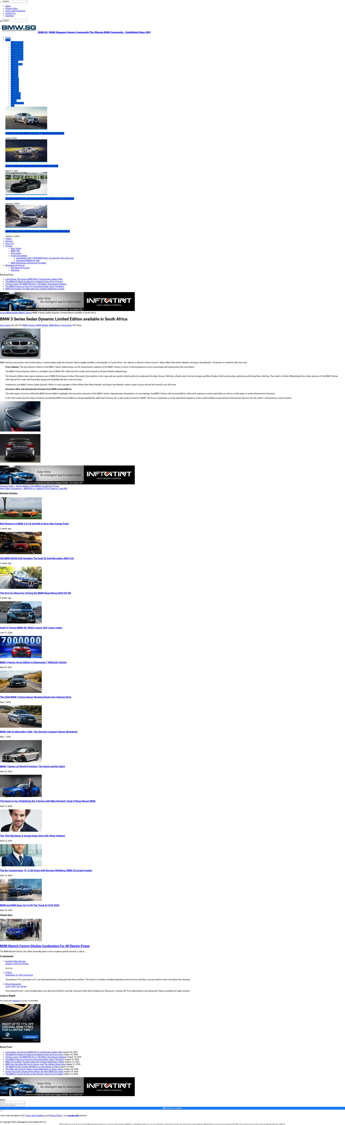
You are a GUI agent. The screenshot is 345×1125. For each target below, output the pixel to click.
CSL (12, 105)
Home (8, 37)
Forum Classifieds (19, 255)
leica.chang (5, 325)
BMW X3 (14, 62)
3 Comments (66, 325)
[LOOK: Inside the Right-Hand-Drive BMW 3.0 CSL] (26, 161)
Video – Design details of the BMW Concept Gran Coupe (29, 486)
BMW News (54, 325)
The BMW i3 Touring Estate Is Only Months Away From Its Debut (34, 1074)
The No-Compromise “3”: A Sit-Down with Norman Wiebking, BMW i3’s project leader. (46, 870)
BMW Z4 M (16, 98)
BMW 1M (15, 79)
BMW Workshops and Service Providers (28, 263)
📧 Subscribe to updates (172, 1108)
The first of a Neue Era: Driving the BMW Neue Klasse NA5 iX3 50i (35, 593)
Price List (9, 243)
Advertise (9, 16)
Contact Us (10, 13)
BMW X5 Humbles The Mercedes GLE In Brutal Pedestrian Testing (34, 289)
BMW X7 (14, 76)
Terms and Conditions (15, 11)
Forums (8, 246)
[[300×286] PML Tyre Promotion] (20, 1042)
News (8, 40)
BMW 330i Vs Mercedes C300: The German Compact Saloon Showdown (38, 731)
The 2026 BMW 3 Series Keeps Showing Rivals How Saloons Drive (35, 697)
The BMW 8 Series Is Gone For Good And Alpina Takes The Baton (34, 286)
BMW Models (12, 313)
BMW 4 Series (17, 49)
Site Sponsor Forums (20, 268)
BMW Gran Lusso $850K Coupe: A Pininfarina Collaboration (37, 231)
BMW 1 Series (17, 42)
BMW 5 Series (17, 52)
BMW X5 (14, 71)
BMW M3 (15, 83)
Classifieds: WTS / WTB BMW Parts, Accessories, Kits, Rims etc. (45, 258)
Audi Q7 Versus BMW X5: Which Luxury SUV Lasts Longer (31, 627)
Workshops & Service (15, 265)
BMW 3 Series (17, 47)
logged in (16, 1001)
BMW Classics (17, 103)
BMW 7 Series (17, 57)
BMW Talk (15, 251)
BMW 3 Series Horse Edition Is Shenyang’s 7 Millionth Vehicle (33, 662)
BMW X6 (14, 74)
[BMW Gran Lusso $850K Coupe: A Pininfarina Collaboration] (26, 226)
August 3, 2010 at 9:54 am (17, 964)
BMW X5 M (16, 93)
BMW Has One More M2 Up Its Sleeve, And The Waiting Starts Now (35, 1064)
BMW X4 (14, 69)
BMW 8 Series (17, 59)
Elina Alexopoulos (13, 984)
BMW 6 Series (17, 54)
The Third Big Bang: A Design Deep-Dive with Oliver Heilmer (32, 836)
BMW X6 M (16, 96)
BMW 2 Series (17, 45)
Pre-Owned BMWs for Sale (28, 260)
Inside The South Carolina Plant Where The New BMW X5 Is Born (34, 1071)
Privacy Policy (11, 8)
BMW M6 (15, 91)
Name (2, 1100)
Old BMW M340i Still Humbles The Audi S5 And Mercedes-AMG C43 (37, 558)
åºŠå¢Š (8, 972)
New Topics (16, 248)
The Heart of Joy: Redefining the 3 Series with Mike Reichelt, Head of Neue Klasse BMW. (48, 801)
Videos (8, 238)
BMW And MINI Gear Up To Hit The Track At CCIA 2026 (29, 905)
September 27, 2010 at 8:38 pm (19, 975)
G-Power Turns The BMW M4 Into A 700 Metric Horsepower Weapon (35, 284)
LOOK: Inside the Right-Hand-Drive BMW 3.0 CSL (31, 166)
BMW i (14, 100)
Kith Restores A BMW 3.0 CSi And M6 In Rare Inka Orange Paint (34, 523)
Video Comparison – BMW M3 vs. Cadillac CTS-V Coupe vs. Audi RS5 (33, 488)
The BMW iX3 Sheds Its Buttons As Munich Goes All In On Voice (34, 281)
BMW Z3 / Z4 (17, 64)
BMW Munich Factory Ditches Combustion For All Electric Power (45, 946)
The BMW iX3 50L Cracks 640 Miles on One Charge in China (32, 1066)
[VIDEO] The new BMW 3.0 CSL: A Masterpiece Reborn (34, 133)
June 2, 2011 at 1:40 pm (16, 986)
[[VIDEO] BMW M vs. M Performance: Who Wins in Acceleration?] (26, 194)
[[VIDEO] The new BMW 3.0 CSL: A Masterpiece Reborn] (26, 128)
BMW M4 (15, 86)
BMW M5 (15, 88)
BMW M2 (15, 81)
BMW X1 (14, 66)
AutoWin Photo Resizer (15, 961)
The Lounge (16, 253)
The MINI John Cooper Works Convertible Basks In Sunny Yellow (34, 1069)
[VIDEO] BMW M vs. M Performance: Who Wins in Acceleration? (39, 198)
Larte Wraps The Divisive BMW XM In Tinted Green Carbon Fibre (34, 279)
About (8, 6)
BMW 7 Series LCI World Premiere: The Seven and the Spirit (32, 766)
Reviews (9, 241)
